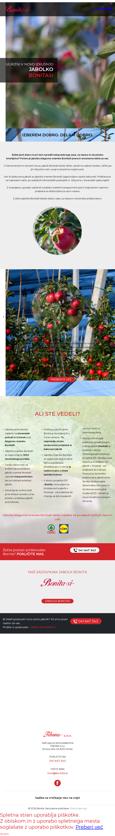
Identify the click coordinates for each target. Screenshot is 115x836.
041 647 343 (87, 550)
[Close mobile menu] (111, 5)
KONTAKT (106, 9)
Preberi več (89, 827)
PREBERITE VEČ (61, 379)
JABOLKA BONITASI (57, 601)
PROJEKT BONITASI (100, 9)
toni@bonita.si (57, 773)
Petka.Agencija (78, 808)
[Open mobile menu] (111, 3)
